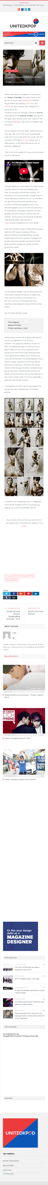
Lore (10, 82)
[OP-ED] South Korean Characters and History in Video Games (29, 1003)
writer (24, 526)
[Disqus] (24, 818)
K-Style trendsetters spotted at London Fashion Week (30, 991)
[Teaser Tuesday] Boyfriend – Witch (18, 738)
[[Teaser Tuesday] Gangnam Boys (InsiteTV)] (24, 763)
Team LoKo (7, 1170)
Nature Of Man (28, 576)
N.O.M (16, 576)
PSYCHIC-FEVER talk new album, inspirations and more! (27, 968)
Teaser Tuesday (12, 71)
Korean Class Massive (11, 1161)
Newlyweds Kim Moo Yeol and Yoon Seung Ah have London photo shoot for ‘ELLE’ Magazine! (30, 1015)
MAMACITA (27, 100)
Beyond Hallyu (8, 1165)
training (16, 122)
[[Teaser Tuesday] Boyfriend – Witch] (24, 722)
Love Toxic (29, 103)
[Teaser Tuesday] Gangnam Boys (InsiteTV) (20, 779)
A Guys (8, 576)
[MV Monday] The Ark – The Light (27, 979)
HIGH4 (7, 107)
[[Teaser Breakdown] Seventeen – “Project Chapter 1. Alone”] (24, 679)
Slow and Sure (11, 580)
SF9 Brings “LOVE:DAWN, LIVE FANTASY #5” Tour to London (24, 5)
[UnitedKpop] (24, 22)
